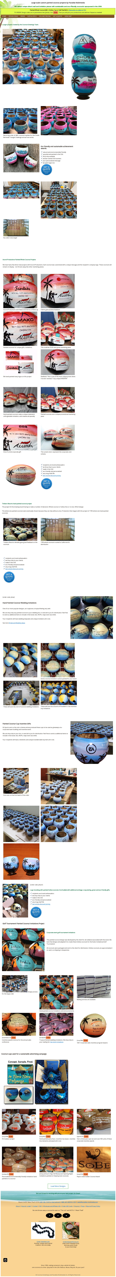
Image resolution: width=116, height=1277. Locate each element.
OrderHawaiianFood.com (71, 1242)
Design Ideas (13, 16)
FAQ (40, 1206)
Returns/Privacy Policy (93, 1206)
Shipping (77, 1206)
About (18, 1206)
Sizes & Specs (32, 16)
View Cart (68, 16)
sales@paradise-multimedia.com (87, 1202)
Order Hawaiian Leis (43, 1242)
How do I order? (26, 1206)
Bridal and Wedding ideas (17, 623)
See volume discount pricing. (52, 476)
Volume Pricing (45, 16)
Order (22, 16)
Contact (35, 1206)
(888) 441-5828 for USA (68, 1202)
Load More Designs (58, 1186)
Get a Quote (57, 16)
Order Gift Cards (67, 1206)
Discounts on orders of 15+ (77, 10)
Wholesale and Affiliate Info (52, 1206)
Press (83, 1206)
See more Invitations (56, 1042)
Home (4, 16)
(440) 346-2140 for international (49, 1202)
